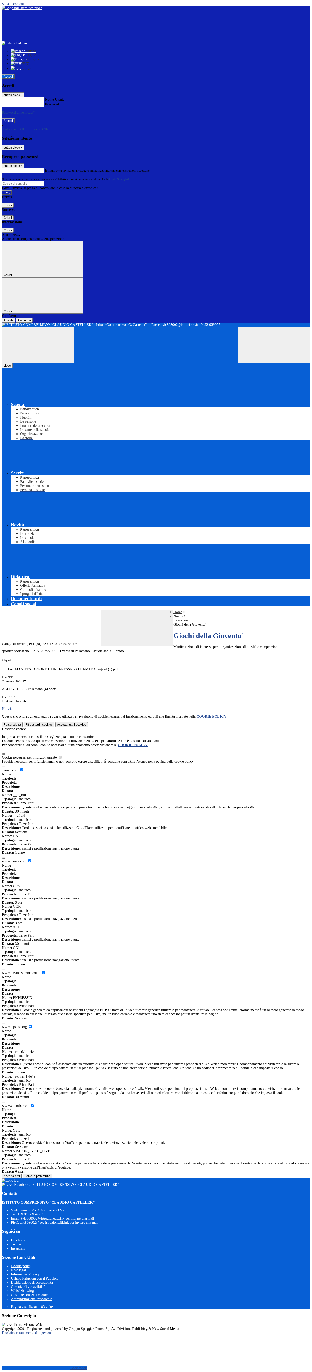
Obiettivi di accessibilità (28, 1286)
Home (177, 612)
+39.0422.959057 (30, 1214)
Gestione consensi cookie (29, 1295)
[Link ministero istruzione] (22, 8)
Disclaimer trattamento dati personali (28, 1333)
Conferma (24, 320)
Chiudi (8, 205)
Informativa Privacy (25, 1274)
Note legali (19, 1270)
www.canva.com (14, 861)
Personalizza (12, 724)
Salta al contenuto (14, 4)
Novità (178, 616)
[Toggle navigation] (38, 345)
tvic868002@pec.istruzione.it (59, 1222)
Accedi (8, 76)
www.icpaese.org (15, 1027)
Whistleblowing (22, 1291)
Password (52, 104)
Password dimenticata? (18, 112)
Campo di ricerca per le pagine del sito (29, 644)
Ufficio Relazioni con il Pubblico (34, 1278)
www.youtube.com (16, 1105)
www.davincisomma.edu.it (21, 973)
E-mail (50, 170)
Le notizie (180, 620)
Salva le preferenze (37, 1176)
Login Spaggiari (119, 179)
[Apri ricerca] (274, 345)
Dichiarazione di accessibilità (32, 1282)
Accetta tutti (71, 724)
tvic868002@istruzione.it (57, 1218)
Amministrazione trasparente (31, 1299)
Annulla (8, 320)
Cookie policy (21, 1266)
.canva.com (10, 770)
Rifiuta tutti (39, 724)
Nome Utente (54, 99)
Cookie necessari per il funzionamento (30, 757)
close (7, 365)
